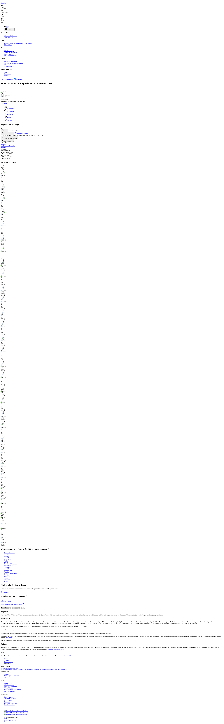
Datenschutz (7, 74)
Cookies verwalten (9, 66)
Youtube (25, 714)
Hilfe (7, 27)
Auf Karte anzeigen (8, 79)
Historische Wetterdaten (10, 61)
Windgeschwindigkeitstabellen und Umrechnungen (18, 43)
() (8, 146)
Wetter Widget (8, 45)
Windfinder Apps (9, 51)
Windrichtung (4, 144)
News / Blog (7, 64)
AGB (5, 72)
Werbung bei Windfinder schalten (13, 63)
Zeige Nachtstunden (9, 141)
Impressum (7, 75)
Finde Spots (6, 592)
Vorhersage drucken (9, 133)
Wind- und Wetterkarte (10, 36)
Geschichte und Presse (10, 52)
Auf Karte (4, 103)
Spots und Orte (8, 37)
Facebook (19, 79)
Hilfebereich (9, 637)
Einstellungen (10, 29)
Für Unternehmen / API (10, 55)
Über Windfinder (9, 54)
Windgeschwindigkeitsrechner (55, 649)
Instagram (25, 712)
